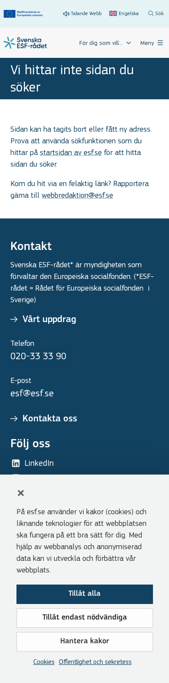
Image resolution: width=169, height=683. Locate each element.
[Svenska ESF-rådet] (25, 43)
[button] (20, 493)
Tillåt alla (84, 594)
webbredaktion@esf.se (77, 195)
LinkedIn (39, 463)
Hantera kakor (84, 641)
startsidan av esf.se (71, 152)
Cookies (44, 662)
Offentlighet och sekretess (95, 662)
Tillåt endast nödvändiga (84, 618)
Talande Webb (86, 13)
